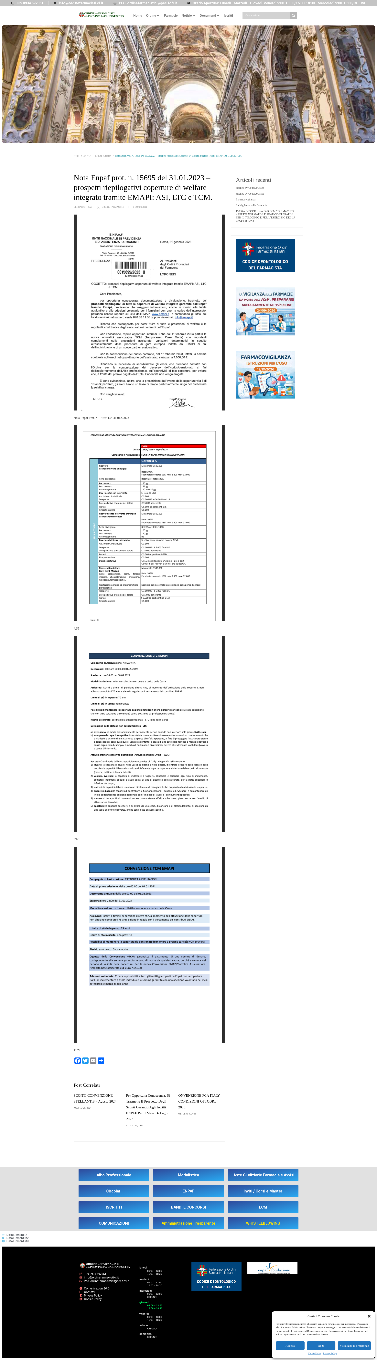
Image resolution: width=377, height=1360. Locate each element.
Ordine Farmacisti (113, 207)
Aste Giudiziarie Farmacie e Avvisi (263, 1175)
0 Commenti (140, 207)
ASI (76, 628)
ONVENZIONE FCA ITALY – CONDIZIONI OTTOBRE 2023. (200, 1101)
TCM (77, 1050)
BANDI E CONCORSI (188, 1207)
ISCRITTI (114, 1207)
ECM (263, 1207)
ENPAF (87, 155)
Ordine (151, 15)
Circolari (114, 1191)
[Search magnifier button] (293, 15)
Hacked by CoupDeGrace (250, 187)
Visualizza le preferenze (354, 1345)
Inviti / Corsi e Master (263, 1191)
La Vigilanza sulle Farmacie (251, 205)
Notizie (187, 15)
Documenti (208, 15)
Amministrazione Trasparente (188, 1223)
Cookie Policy (314, 1353)
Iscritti (228, 15)
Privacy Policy (330, 1353)
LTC (77, 839)
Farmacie (171, 15)
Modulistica (188, 1175)
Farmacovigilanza (245, 199)
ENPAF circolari (103, 155)
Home (137, 15)
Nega (321, 1345)
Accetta (290, 1345)
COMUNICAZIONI (114, 1223)
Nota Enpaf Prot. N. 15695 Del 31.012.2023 (101, 418)
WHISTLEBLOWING (263, 1223)
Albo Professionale (114, 1175)
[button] (369, 1316)
